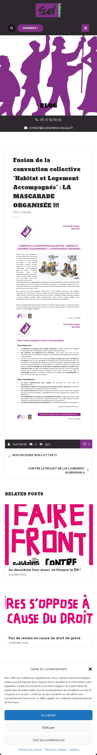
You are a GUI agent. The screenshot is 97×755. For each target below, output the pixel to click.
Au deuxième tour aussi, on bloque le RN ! (45, 570)
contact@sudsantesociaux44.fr (51, 128)
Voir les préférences (49, 740)
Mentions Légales (56, 749)
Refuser (48, 728)
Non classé (22, 212)
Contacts (74, 749)
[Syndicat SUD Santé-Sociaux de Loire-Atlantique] (48, 10)
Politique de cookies (30, 749)
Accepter (48, 715)
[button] (90, 669)
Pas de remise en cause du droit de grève (45, 638)
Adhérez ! (30, 28)
